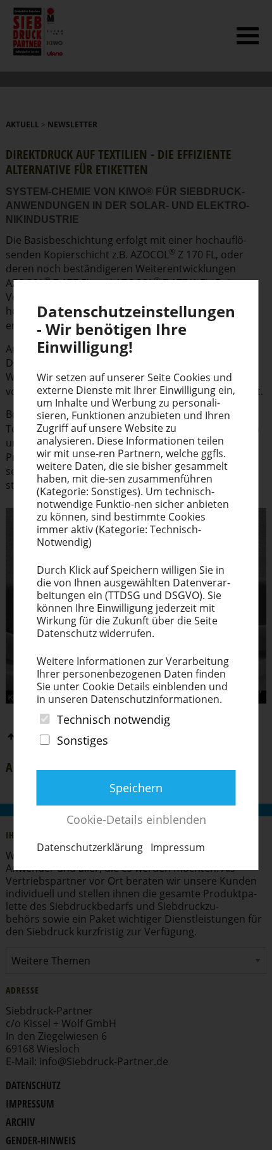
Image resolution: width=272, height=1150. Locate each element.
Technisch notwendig (113, 719)
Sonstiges (82, 740)
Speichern (136, 787)
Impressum (178, 847)
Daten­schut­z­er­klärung (90, 847)
